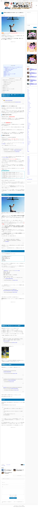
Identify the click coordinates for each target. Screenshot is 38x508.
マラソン (28, 110)
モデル (28, 112)
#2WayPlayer (9, 290)
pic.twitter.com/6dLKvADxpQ (9, 278)
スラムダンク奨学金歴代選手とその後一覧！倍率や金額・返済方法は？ (20, 470)
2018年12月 (28, 159)
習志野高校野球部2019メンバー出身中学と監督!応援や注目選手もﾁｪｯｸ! (33, 77)
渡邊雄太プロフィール (7, 72)
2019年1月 (28, 158)
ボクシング (28, 109)
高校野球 (28, 151)
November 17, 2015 (14, 342)
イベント (28, 92)
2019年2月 (28, 157)
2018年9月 (28, 162)
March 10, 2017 (12, 381)
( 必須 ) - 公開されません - (5, 484)
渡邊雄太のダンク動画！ (6, 90)
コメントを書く (3, 465)
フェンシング (28, 108)
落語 (27, 148)
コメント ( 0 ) (6, 475)
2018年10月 (28, 161)
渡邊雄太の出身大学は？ (7, 70)
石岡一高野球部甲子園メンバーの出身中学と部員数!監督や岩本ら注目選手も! (33, 73)
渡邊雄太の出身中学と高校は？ (8, 69)
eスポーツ (28, 90)
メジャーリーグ (28, 111)
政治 (27, 130)
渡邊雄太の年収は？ (6, 71)
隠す (14, 65)
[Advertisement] (13, 47)
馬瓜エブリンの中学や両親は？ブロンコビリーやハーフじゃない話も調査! (8, 470)
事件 (27, 114)
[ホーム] (1, 1)
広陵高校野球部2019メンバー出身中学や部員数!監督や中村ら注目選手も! (33, 84)
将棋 (27, 129)
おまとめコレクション (18, 506)
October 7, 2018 (15, 373)
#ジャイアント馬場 (17, 270)
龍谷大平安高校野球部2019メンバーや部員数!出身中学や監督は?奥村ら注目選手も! (33, 81)
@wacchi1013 (5, 290)
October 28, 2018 (15, 292)
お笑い (28, 91)
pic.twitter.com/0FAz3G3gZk (8, 100)
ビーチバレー (28, 106)
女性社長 (28, 127)
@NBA (14, 289)
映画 (27, 133)
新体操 (28, 132)
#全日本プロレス (6, 270)
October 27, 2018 (15, 280)
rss (36, 5)
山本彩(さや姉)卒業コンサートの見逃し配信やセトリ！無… (7, 502)
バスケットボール (8, 464)
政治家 (28, 131)
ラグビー (28, 113)
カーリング (28, 93)
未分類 (28, 134)
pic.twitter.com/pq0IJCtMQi (14, 290)
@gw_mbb (4, 387)
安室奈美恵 (28, 128)
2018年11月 (28, 160)
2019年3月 (28, 156)
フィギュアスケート (29, 107)
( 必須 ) (3, 482)
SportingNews (7, 241)
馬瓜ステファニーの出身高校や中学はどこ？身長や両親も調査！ (8, 472)
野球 (27, 149)
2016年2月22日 (17, 151)
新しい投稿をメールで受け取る (13, 496)
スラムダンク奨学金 (5, 157)
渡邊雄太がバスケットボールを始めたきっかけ (10, 68)
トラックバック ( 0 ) (19, 475)
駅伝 (27, 150)
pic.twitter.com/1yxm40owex (14, 388)
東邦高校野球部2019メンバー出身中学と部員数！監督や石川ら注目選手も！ (33, 70)
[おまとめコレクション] (18, 5)
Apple (27, 89)
